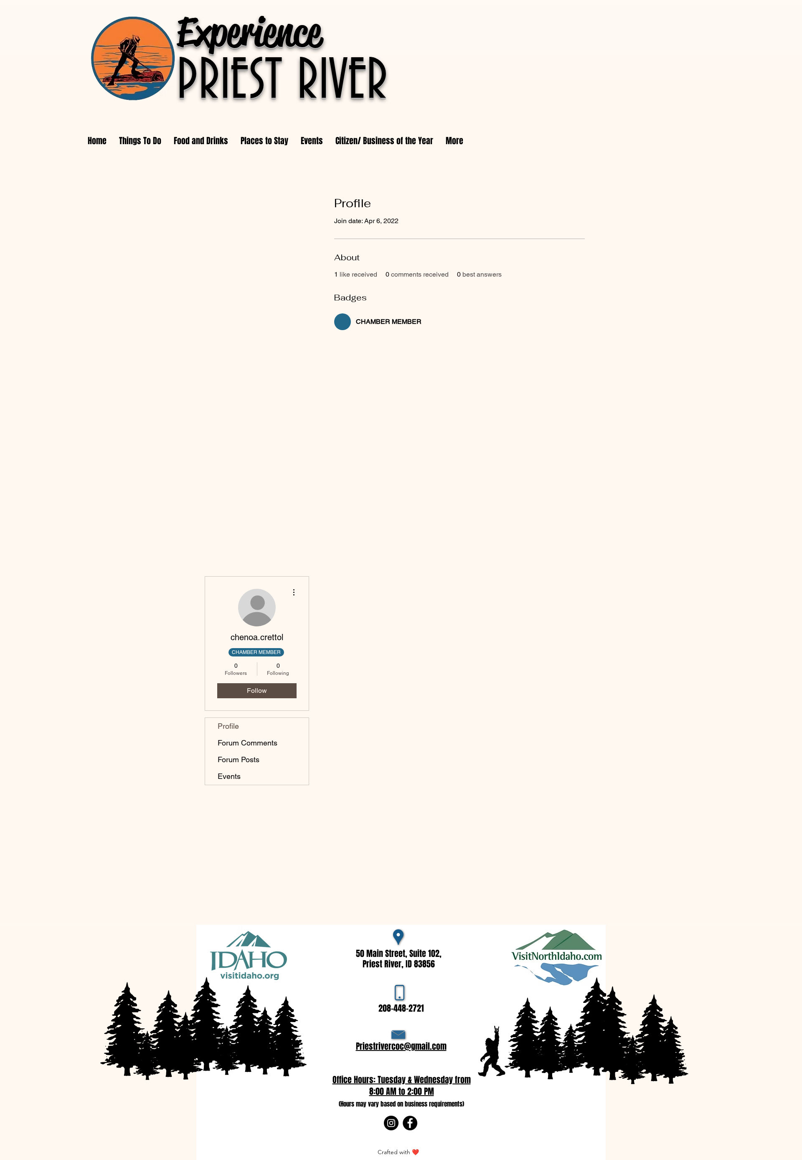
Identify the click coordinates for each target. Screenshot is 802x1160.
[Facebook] (410, 1123)
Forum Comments (247, 742)
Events (229, 776)
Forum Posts (238, 759)
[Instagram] (391, 1123)
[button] (311, 141)
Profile (228, 726)
